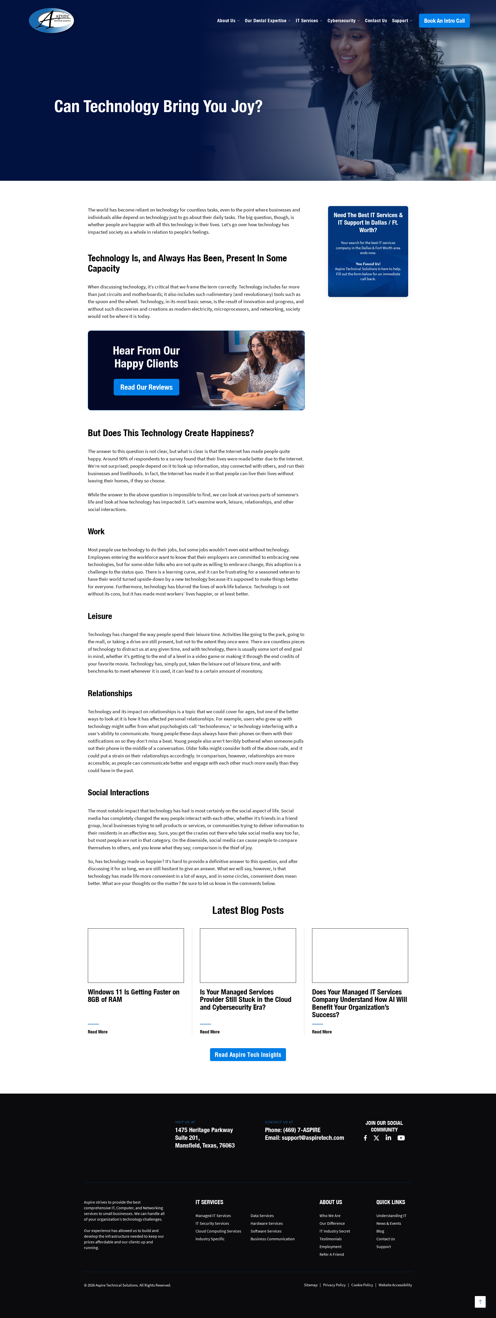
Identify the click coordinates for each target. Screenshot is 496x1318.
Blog (380, 1231)
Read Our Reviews (146, 387)
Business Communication (273, 1238)
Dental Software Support (271, 72)
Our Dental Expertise (265, 20)
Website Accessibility (395, 1284)
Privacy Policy (334, 1284)
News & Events (388, 1223)
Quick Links (390, 1202)
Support (400, 20)
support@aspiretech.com (313, 1137)
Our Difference (332, 1223)
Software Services (266, 1231)
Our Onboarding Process (339, 61)
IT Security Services (212, 1223)
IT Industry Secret (335, 1231)
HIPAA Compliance (264, 83)
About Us (226, 20)
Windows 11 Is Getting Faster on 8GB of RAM (134, 995)
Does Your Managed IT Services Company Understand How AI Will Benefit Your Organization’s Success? (359, 1003)
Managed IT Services (267, 61)
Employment (331, 1246)
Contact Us (376, 20)
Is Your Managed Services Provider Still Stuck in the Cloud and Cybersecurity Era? (245, 999)
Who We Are (330, 1215)
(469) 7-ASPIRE (302, 1129)
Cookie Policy (362, 1284)
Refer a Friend (332, 1254)
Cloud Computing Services (218, 1231)
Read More (97, 1031)
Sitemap (310, 1284)
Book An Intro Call (444, 20)
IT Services (307, 20)
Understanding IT (391, 1215)
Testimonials (331, 1238)
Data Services (262, 1215)
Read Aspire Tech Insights (248, 1054)
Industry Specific (210, 1238)
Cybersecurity (342, 20)
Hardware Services (267, 1223)
